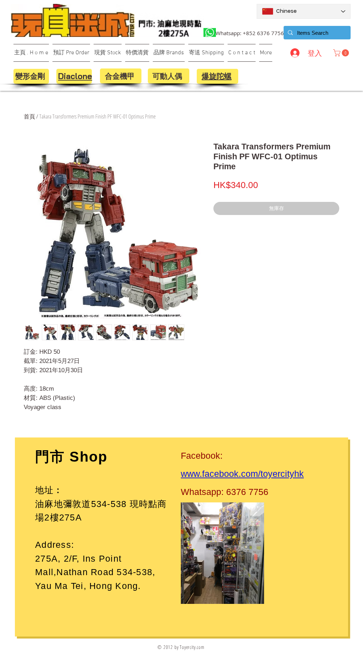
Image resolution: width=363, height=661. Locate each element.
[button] (342, 52)
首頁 (29, 116)
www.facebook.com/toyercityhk (242, 474)
